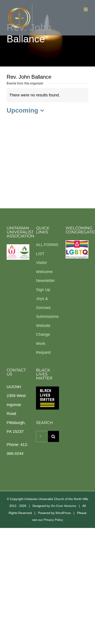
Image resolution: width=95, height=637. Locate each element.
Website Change (43, 330)
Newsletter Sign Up (45, 285)
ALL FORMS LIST (47, 249)
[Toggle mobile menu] (86, 9)
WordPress (63, 513)
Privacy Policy (53, 520)
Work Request (43, 348)
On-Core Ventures (63, 506)
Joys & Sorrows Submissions (47, 307)
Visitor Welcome (44, 267)
